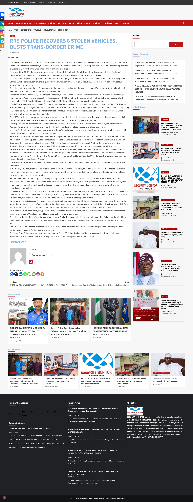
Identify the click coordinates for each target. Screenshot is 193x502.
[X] (16, 274)
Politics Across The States (169, 229)
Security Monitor (29, 2)
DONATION (51, 2)
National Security (23, 23)
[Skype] (2, 41)
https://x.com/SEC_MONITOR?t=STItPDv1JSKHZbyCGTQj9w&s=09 (37, 443)
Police (96, 23)
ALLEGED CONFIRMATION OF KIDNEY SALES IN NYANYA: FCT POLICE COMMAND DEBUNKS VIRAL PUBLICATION (27, 333)
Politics (51, 23)
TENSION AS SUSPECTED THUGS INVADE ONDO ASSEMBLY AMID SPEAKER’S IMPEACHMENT (131, 381)
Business (108, 23)
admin (32, 249)
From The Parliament (168, 200)
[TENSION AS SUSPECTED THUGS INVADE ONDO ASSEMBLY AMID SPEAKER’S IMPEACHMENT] (132, 364)
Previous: (38, 283)
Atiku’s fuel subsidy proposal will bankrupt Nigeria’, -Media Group (165, 380)
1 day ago (157, 384)
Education (165, 119)
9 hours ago (15, 386)
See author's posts (40, 255)
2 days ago (14, 341)
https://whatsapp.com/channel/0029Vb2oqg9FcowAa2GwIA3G (40, 435)
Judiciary (62, 23)
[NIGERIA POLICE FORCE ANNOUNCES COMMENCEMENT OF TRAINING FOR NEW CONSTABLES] (111, 311)
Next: (100, 283)
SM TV (71, 23)
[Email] (34, 274)
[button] (183, 23)
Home (10, 30)
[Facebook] (12, 274)
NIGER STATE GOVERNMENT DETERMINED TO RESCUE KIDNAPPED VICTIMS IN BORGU (60, 381)
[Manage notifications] (4, 497)
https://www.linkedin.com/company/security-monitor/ (37, 439)
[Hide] (1, 50)
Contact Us (62, 2)
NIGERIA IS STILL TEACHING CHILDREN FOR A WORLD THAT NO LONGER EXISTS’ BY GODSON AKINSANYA (95, 381)
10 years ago (15, 52)
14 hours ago (86, 386)
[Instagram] (38, 274)
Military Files (82, 23)
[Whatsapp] (25, 274)
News (10, 23)
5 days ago (56, 338)
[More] (42, 274)
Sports (117, 23)
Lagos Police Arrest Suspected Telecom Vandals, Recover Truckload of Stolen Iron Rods (68, 331)
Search (136, 35)
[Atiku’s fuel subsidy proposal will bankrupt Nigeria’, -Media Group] (168, 364)
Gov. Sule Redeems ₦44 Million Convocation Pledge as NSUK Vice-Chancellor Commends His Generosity (24, 381)
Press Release (40, 23)
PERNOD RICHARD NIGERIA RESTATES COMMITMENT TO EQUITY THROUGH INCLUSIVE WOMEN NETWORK (158, 89)
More (125, 23)
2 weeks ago (98, 338)
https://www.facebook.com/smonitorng (32, 447)
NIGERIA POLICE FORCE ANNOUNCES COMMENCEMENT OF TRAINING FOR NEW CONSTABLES (110, 331)
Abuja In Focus (166, 261)
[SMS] (29, 274)
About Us (41, 2)
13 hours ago (51, 386)
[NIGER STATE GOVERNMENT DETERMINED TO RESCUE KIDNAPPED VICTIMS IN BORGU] (61, 364)
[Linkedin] (21, 274)
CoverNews (109, 498)
